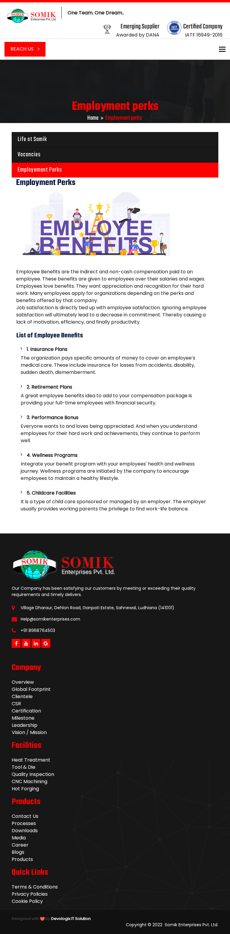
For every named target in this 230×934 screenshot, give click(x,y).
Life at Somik (32, 139)
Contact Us (25, 816)
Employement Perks (40, 170)
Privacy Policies (30, 894)
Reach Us (22, 49)
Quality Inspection (33, 774)
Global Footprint (31, 689)
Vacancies (29, 154)
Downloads (25, 830)
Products (22, 859)
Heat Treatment (31, 759)
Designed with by (51, 918)
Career (20, 844)
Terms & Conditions (35, 886)
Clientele (22, 696)
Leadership (24, 725)
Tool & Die (23, 767)
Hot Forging (25, 788)
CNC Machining (29, 781)
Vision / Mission (29, 732)
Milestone (23, 718)
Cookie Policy (27, 901)
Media (19, 837)
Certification (26, 710)
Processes (24, 823)
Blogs (18, 852)
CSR (16, 703)
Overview (23, 682)
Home (93, 118)
